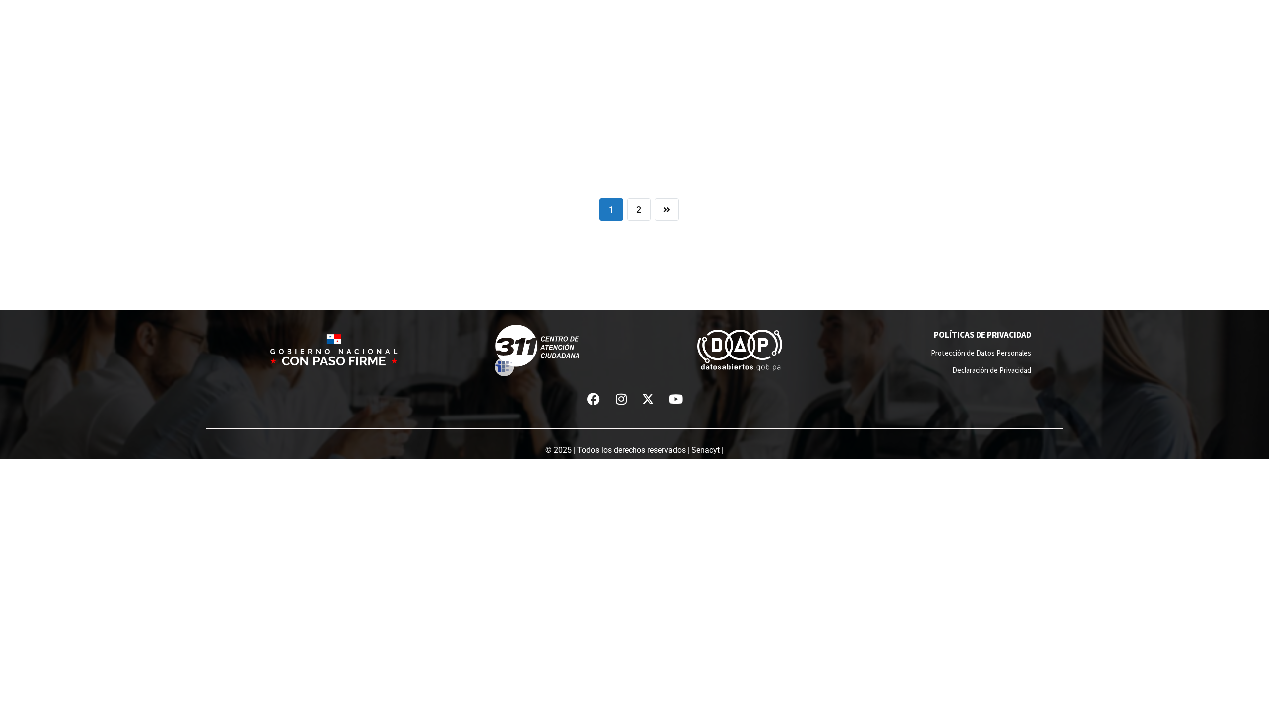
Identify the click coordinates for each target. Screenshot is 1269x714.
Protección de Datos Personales (981, 352)
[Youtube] (675, 398)
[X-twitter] (648, 398)
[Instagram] (621, 398)
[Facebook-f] (593, 398)
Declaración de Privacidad (991, 370)
